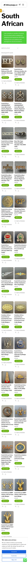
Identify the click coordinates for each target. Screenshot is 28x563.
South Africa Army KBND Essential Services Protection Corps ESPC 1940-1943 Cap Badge (7, 213)
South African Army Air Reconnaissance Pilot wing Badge (20, 282)
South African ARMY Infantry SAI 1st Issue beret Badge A (7, 526)
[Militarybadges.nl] (11, 5)
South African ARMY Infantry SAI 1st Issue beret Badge (20, 494)
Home (2, 11)
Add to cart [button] (5, 77)
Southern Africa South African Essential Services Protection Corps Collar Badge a (6, 318)
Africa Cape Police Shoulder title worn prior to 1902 (19, 211)
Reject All (14, 559)
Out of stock (6, 256)
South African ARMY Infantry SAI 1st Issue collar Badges (7, 494)
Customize (14, 555)
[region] (14, 550)
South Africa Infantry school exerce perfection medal (20, 456)
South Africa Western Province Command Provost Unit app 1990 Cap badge (6, 248)
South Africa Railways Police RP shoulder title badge (7, 71)
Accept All (14, 551)
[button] (6, 81)
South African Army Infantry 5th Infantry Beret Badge (7, 352)
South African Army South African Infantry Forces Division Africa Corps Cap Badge (7, 422)
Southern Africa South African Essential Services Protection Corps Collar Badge (19, 318)
